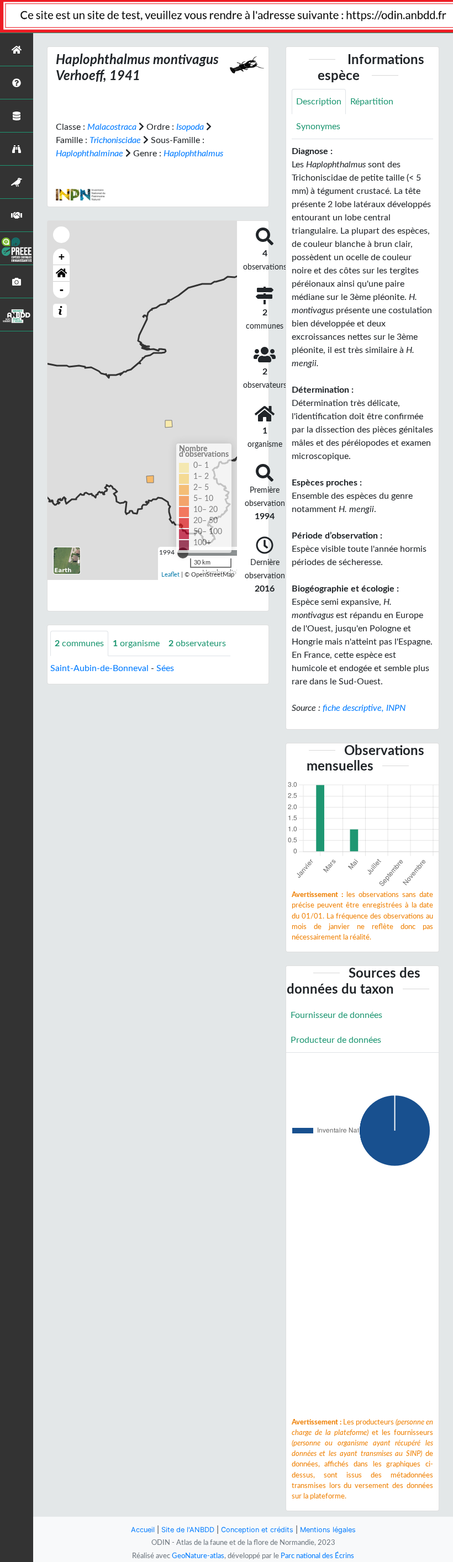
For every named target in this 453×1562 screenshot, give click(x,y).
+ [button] (62, 256)
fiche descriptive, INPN (364, 708)
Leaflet (170, 575)
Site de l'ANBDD (187, 1530)
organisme (136, 643)
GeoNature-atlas (198, 1556)
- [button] (62, 289)
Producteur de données (336, 1040)
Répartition (371, 101)
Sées (165, 668)
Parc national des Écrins (317, 1556)
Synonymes (318, 126)
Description (318, 101)
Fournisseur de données (336, 1015)
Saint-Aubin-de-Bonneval (99, 668)
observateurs (197, 643)
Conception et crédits (257, 1530)
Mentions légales (328, 1530)
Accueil (143, 1530)
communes (79, 643)
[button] (61, 273)
